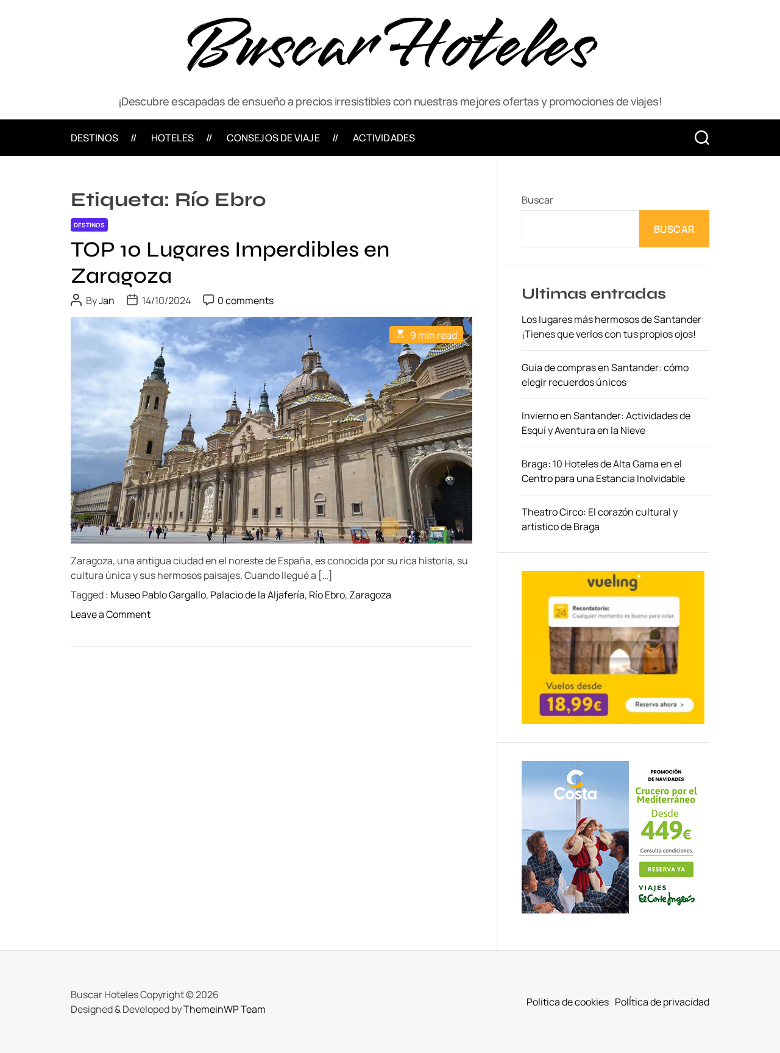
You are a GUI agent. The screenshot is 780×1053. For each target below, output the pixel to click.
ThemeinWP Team (224, 1009)
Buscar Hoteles (390, 46)
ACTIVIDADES (384, 137)
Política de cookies (567, 1002)
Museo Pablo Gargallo (158, 594)
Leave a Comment (111, 614)
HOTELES (172, 137)
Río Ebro (327, 594)
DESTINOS (94, 137)
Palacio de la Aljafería (257, 594)
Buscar (537, 200)
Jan (107, 300)
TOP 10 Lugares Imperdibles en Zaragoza (230, 262)
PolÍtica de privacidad (662, 1002)
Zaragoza (370, 594)
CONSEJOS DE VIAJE (273, 137)
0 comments (246, 300)
